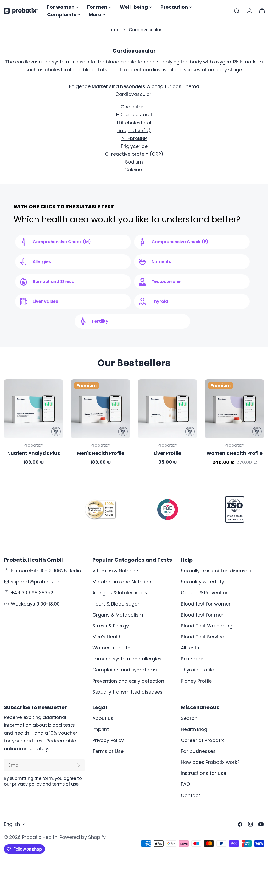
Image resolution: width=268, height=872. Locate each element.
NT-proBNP (134, 138)
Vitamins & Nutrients (116, 570)
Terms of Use (108, 751)
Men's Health (107, 636)
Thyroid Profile (197, 669)
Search (189, 718)
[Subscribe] (78, 765)
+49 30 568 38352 (32, 592)
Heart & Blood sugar (115, 604)
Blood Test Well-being (206, 626)
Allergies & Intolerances (119, 592)
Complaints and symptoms (124, 669)
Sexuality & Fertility (202, 581)
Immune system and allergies (126, 658)
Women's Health (111, 647)
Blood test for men (203, 615)
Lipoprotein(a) (134, 130)
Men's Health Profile (100, 453)
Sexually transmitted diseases (127, 692)
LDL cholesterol (134, 122)
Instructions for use (203, 773)
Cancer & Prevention (205, 592)
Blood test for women (206, 604)
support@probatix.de (35, 581)
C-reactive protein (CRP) (134, 154)
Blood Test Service (202, 636)
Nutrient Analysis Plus (33, 453)
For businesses (198, 751)
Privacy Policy (108, 740)
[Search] (237, 11)
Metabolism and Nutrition (121, 581)
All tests (190, 647)
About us (102, 718)
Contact (190, 795)
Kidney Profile (196, 681)
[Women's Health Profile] (234, 408)
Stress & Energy (110, 626)
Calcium (134, 169)
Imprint (100, 729)
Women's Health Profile (234, 453)
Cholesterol (134, 106)
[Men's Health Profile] (100, 408)
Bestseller (192, 658)
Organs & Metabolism (117, 615)
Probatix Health (39, 837)
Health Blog (194, 729)
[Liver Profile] (167, 408)
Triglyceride (134, 146)
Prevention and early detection (128, 681)
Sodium (134, 162)
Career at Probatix (202, 740)
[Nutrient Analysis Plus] (33, 408)
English (12, 824)
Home (113, 30)
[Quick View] (55, 391)
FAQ (185, 784)
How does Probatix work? (210, 762)
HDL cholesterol (134, 114)
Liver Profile (167, 453)
